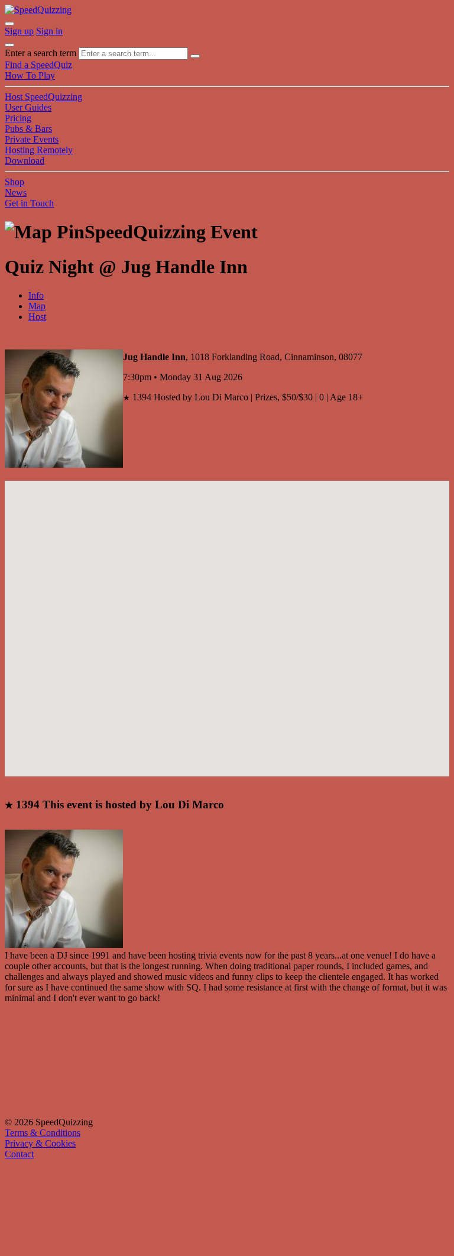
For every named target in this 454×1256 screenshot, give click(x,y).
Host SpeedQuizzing (43, 97)
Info (36, 295)
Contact (19, 1154)
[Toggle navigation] (9, 45)
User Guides (28, 107)
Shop (14, 182)
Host (37, 317)
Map (37, 306)
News (16, 192)
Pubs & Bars (28, 129)
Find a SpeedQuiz (38, 65)
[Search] (195, 56)
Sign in (49, 31)
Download (24, 161)
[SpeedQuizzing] (38, 10)
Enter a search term (40, 53)
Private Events (32, 139)
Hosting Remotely (39, 150)
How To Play (30, 75)
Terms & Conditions (42, 1133)
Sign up (19, 31)
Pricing (18, 118)
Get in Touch (29, 203)
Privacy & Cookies (40, 1143)
